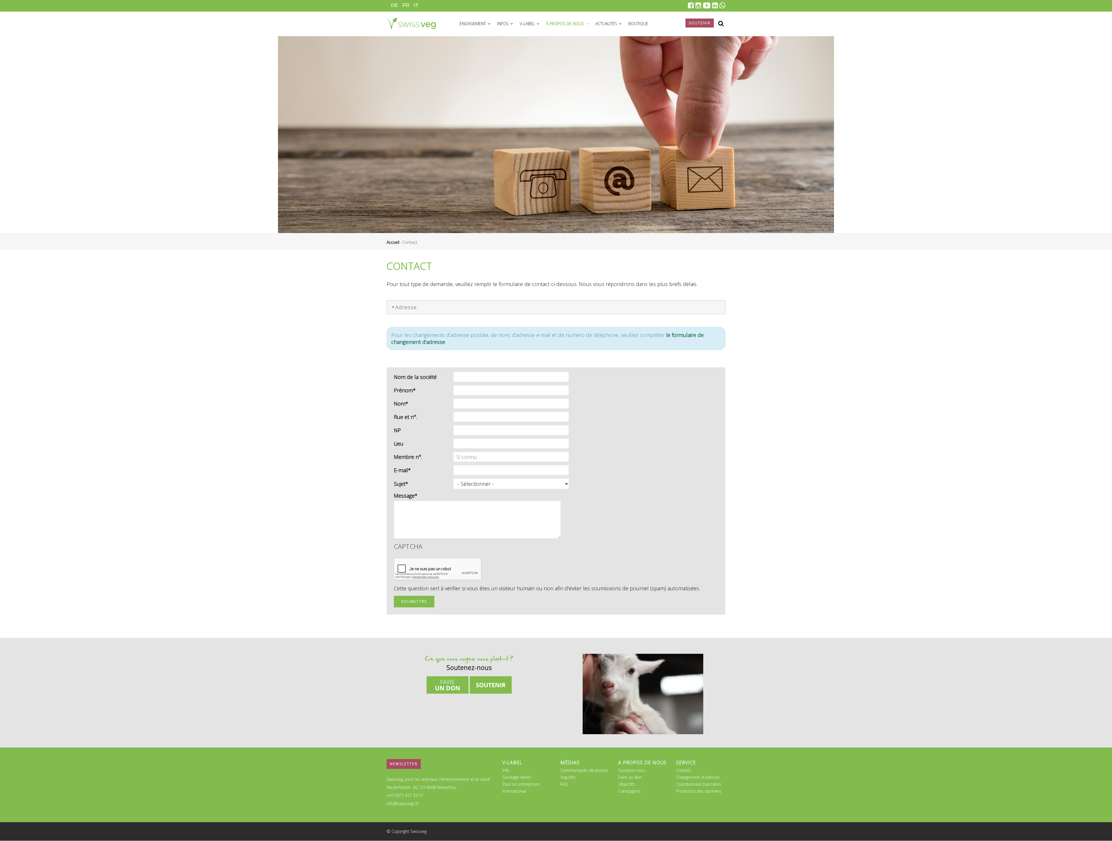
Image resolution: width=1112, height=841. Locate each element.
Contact (683, 770)
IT (416, 5)
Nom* (401, 403)
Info (505, 770)
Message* (406, 495)
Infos (503, 23)
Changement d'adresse (698, 777)
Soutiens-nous (631, 770)
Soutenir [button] (700, 23)
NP (397, 430)
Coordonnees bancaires (698, 784)
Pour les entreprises (521, 784)
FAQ (564, 784)
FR (406, 5)
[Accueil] (411, 23)
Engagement (473, 23)
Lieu (398, 443)
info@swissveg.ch (402, 803)
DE (394, 5)
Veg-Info (567, 777)
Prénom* (405, 390)
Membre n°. (408, 456)
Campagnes (629, 791)
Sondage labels (516, 777)
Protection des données (698, 791)
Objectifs (626, 784)
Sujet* (401, 483)
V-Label (528, 23)
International (514, 791)
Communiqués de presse (584, 770)
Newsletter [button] (404, 763)
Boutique (638, 23)
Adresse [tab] (406, 307)
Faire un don (630, 777)
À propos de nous (565, 23)
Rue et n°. (405, 416)
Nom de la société (415, 376)
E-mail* (402, 470)
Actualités (606, 23)
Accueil (393, 242)
